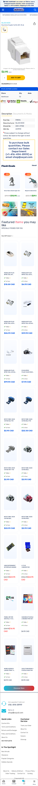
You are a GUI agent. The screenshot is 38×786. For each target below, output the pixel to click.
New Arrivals (6, 751)
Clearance (5, 755)
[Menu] (34, 781)
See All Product (7, 236)
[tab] (4, 29)
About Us (4, 737)
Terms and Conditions (9, 727)
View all (34, 165)
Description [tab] (7, 114)
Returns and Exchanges (9, 730)
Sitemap (23, 739)
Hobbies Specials (7, 762)
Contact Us (24, 732)
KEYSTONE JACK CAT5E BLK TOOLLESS (27, 469)
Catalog (30, 773)
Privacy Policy (30, 771)
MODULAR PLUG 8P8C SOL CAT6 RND (27, 274)
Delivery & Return (17, 771)
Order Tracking (10, 773)
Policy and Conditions (9, 734)
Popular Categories (8, 758)
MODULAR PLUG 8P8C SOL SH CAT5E (9, 274)
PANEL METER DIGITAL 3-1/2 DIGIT (8, 618)
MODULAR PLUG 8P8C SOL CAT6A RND (27, 323)
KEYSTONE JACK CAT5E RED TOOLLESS (27, 518)
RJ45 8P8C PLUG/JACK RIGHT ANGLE (28, 372)
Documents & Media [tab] (22, 114)
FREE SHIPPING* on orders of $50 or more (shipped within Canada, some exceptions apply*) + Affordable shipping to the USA (19, 3)
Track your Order (26, 725)
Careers (23, 736)
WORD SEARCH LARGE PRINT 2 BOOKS (9, 670)
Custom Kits (6, 723)
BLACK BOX (6, 23)
